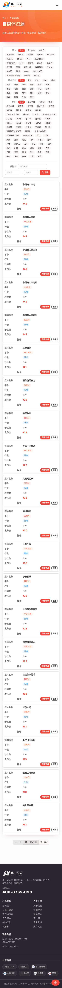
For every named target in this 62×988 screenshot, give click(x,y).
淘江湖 (36, 75)
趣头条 (40, 63)
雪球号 (49, 67)
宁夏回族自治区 (49, 114)
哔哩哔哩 (39, 67)
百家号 (41, 50)
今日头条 (31, 50)
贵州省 (47, 127)
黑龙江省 (40, 106)
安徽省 (19, 127)
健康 (47, 84)
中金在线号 (10, 63)
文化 (29, 80)
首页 (4, 18)
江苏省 (35, 114)
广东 (47, 148)
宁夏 (32, 156)
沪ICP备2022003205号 (48, 984)
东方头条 (10, 54)
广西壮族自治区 (12, 114)
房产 (24, 93)
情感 (39, 93)
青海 (24, 156)
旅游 (32, 89)
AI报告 (5, 926)
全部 (21, 50)
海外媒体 (6, 918)
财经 (53, 80)
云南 (39, 152)
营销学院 (37, 909)
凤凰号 (49, 63)
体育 (16, 84)
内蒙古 (40, 140)
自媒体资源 (7, 909)
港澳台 (41, 102)
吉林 (8, 144)
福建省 (38, 123)
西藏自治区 (27, 135)
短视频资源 (7, 914)
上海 (46, 135)
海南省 (19, 123)
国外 (50, 102)
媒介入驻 (37, 926)
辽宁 (49, 140)
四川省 (38, 110)
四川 (24, 152)
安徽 (41, 144)
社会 (16, 93)
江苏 (26, 144)
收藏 (54, 209)
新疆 (39, 156)
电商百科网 (9, 967)
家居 (16, 97)
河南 (24, 148)
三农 (45, 80)
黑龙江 (17, 144)
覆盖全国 (31, 102)
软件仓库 (25, 973)
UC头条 (9, 59)
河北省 (47, 123)
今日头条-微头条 (13, 75)
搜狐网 (20, 54)
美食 (24, 89)
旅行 (32, 97)
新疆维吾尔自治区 (13, 131)
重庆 (16, 140)
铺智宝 (24, 967)
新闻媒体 (6, 905)
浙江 (33, 144)
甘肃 (16, 156)
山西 (32, 140)
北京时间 (27, 67)
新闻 (8, 97)
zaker (26, 71)
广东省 (9, 119)
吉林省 (28, 119)
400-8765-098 (17, 892)
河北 (24, 140)
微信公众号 (37, 71)
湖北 (32, 148)
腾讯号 (19, 59)
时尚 (39, 84)
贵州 (32, 152)
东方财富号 (38, 59)
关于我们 (37, 905)
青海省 (28, 131)
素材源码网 (40, 967)
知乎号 (9, 67)
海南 (16, 152)
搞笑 (47, 93)
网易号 (40, 54)
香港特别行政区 (12, 135)
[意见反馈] (55, 983)
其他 (21, 63)
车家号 (9, 71)
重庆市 (9, 123)
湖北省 (19, 110)
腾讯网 (40, 973)
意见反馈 (37, 922)
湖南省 (9, 110)
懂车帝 (27, 75)
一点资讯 (50, 54)
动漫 (8, 93)
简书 (28, 59)
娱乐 (32, 84)
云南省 (28, 127)
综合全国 (10, 106)
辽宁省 (38, 119)
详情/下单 (45, 209)
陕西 (8, 156)
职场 (32, 93)
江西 (8, 148)
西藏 (47, 152)
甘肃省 (38, 127)
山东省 (30, 106)
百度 (54, 973)
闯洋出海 (11, 973)
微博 (18, 71)
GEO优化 (6, 922)
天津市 (9, 127)
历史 (37, 80)
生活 (24, 97)
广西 (8, 152)
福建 (49, 144)
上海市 (19, 119)
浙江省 (28, 123)
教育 (8, 89)
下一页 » (43, 842)
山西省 (51, 106)
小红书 (30, 63)
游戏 (47, 89)
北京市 (20, 106)
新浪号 (30, 54)
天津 (8, 140)
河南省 (28, 110)
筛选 (46, 172)
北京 (38, 135)
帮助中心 (37, 914)
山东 (16, 148)
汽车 (24, 84)
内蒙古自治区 (40, 131)
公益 (39, 89)
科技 (8, 84)
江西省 (47, 119)
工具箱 (36, 918)
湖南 (39, 148)
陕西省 (26, 114)
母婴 (16, 89)
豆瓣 (18, 67)
